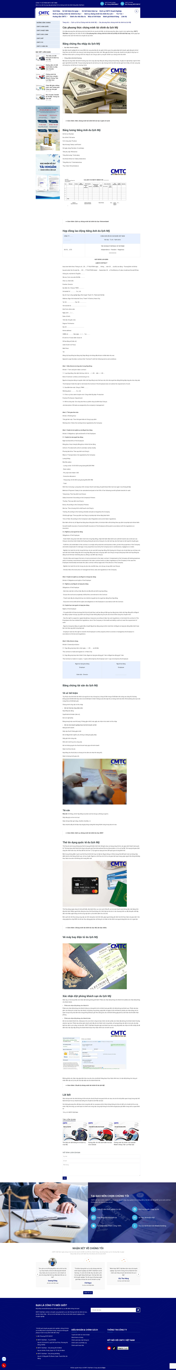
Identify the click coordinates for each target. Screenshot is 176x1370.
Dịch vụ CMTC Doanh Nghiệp (111, 11)
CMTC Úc (40, 42)
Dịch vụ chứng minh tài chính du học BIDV (89, 833)
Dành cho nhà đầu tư (78, 16)
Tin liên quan (69, 1120)
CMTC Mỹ (40, 38)
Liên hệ (124, 16)
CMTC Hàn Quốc (43, 26)
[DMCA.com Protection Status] (123, 1348)
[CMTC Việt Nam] (44, 13)
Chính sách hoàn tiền (78, 1345)
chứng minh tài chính (119, 54)
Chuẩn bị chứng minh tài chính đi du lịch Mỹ (89, 1085)
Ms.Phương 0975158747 (132, 4)
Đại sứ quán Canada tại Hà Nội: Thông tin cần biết (52, 96)
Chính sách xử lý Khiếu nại (79, 1342)
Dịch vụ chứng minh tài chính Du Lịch (98, 14)
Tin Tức (119, 14)
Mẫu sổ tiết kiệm (94, 16)
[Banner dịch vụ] (48, 128)
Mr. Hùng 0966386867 (111, 4)
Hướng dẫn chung (44, 22)
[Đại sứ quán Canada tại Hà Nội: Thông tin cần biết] (40, 96)
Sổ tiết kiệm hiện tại (89, 11)
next (138, 1274)
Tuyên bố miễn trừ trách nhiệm (81, 1334)
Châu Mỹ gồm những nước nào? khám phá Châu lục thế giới (52, 87)
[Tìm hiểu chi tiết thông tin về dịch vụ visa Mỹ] (75, 1131)
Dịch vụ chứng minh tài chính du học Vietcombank (92, 221)
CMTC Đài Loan (42, 34)
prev (37, 1274)
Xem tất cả (88, 1292)
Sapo (103, 1367)
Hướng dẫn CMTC (60, 16)
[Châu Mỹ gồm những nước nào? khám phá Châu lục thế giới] (40, 87)
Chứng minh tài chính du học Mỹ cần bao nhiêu (91, 928)
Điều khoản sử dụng (77, 1337)
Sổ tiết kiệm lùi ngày (70, 11)
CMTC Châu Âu (42, 46)
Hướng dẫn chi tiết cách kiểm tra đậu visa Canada (52, 67)
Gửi (65, 1178)
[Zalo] (4, 1359)
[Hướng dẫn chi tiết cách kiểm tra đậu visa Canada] (100, 1131)
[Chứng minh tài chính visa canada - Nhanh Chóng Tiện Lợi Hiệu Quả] (126, 1131)
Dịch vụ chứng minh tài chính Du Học (67, 14)
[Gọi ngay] (4, 1365)
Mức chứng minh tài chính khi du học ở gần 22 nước (92, 121)
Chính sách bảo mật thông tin (80, 1340)
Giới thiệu (56, 11)
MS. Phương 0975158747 (45, 1336)
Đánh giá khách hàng (111, 16)
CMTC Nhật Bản (42, 30)
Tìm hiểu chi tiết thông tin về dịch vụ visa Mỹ (52, 57)
